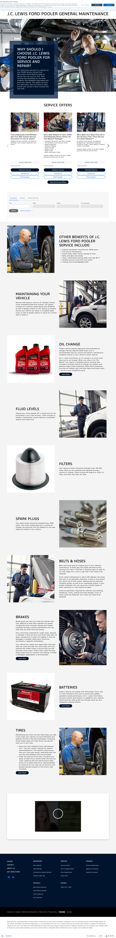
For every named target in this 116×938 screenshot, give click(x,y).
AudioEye (69, 912)
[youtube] (13, 877)
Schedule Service (25, 170)
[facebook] (9, 877)
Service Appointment (67, 869)
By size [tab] (22, 198)
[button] (108, 146)
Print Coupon (25, 177)
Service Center (65, 865)
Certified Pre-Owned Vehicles (42, 872)
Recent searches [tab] (33, 198)
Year (10, 203)
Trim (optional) (85, 203)
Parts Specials (37, 897)
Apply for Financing (92, 869)
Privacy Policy (53, 912)
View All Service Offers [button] (58, 182)
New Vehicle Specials (39, 887)
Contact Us (25, 173)
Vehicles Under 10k (39, 876)
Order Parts (64, 876)
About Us (11, 868)
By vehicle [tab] (13, 198)
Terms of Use (43, 912)
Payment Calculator (92, 872)
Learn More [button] (66, 374)
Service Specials (38, 894)
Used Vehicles (37, 869)
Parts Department (66, 872)
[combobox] (20, 206)
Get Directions (13, 872)
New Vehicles (37, 865)
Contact (10, 865)
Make (34, 203)
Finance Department (92, 865)
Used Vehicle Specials (39, 890)
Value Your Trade (66, 887)
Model (58, 203)
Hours (10, 861)
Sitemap (17, 912)
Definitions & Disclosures (29, 912)
